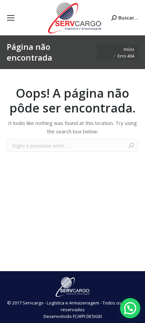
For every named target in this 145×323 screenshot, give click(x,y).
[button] (130, 308)
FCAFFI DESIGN (87, 316)
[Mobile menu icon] (11, 18)
